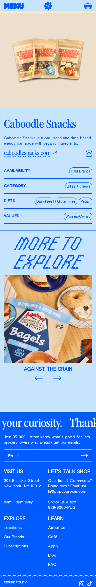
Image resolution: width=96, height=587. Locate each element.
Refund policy (15, 582)
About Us (56, 528)
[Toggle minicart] (88, 6)
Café (52, 537)
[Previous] (39, 378)
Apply (53, 546)
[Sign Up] (84, 455)
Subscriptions (16, 546)
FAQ (52, 565)
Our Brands (14, 537)
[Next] (57, 378)
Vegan (85, 201)
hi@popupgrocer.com (67, 491)
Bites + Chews (78, 186)
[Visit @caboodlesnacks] (89, 154)
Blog (52, 555)
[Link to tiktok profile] (89, 583)
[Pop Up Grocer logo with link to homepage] (48, 6)
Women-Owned (78, 216)
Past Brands (80, 171)
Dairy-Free (44, 201)
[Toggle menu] (15, 6)
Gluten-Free (66, 201)
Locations (13, 528)
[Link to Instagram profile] (81, 583)
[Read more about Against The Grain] (48, 323)
